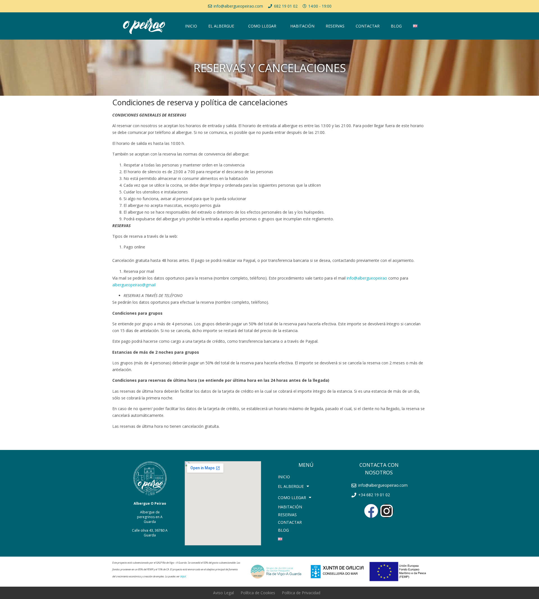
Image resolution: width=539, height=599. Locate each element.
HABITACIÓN (302, 26)
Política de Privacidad (301, 592)
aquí (183, 576)
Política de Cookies (258, 592)
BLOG (396, 26)
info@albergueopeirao (367, 278)
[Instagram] (387, 511)
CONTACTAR (368, 26)
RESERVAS (335, 26)
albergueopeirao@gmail (134, 284)
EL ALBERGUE (221, 26)
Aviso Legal (223, 592)
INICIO (191, 26)
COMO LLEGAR (262, 26)
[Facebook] (371, 511)
